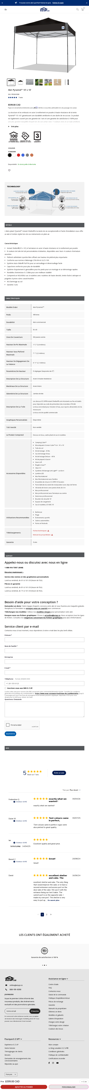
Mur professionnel (41, 490)
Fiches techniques (40, 531)
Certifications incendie (57, 1058)
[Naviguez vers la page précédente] (38, 914)
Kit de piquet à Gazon (42, 459)
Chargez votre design (56, 1022)
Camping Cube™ (41, 442)
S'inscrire (35, 1011)
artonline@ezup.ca (52, 615)
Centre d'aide (53, 984)
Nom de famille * (11, 646)
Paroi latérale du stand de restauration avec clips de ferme (56, 485)
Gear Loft (38, 462)
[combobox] (71, 790)
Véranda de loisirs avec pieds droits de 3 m (50, 488)
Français (9, 1074)
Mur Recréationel (41, 476)
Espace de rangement (43, 502)
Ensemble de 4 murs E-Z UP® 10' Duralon (49, 482)
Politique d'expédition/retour (59, 998)
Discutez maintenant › (14, 572)
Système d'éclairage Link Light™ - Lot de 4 (49, 471)
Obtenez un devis (55, 1011)
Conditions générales (56, 1051)
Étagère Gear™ (40, 465)
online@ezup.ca (16, 985)
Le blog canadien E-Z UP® (58, 1048)
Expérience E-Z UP (11, 1044)
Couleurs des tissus (56, 1029)
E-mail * (7, 668)
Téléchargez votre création (59, 1025)
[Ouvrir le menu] (6, 9)
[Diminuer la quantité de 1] (82, 1082)
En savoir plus (53, 900)
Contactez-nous (54, 991)
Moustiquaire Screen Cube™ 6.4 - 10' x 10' (49, 445)
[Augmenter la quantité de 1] (85, 1082)
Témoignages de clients (13, 1051)
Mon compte (53, 1044)
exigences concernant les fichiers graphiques (43, 618)
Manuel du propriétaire (42, 535)
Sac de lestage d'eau (42, 454)
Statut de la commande (57, 994)
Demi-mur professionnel (43, 496)
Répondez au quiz (11, 1064)
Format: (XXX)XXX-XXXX (22, 679)
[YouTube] (57, 1063)
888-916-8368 (15, 989)
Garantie (52, 1005)
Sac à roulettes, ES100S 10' (44, 505)
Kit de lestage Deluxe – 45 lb (45, 456)
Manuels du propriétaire (57, 1008)
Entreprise (9, 657)
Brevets (7, 1055)
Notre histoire (10, 1048)
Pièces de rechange (56, 1001)
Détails (65, 3)
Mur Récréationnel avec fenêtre (46, 479)
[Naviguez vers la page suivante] (50, 914)
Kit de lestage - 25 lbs (42, 451)
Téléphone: (9, 679)
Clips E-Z (38, 468)
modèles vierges (44, 612)
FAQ (50, 988)
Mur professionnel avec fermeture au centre (51, 493)
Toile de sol (39, 448)
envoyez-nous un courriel (36, 608)
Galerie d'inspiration (56, 1018)
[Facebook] (49, 1063)
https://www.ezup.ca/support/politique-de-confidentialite (56, 693)
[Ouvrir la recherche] (77, 9)
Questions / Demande (13, 699)
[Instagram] (53, 1063)
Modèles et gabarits (56, 1015)
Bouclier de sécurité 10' (43, 499)
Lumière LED (39, 473)
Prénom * (8, 635)
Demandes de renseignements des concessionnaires (18, 1059)
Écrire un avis (59, 773)
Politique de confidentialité (58, 1055)
